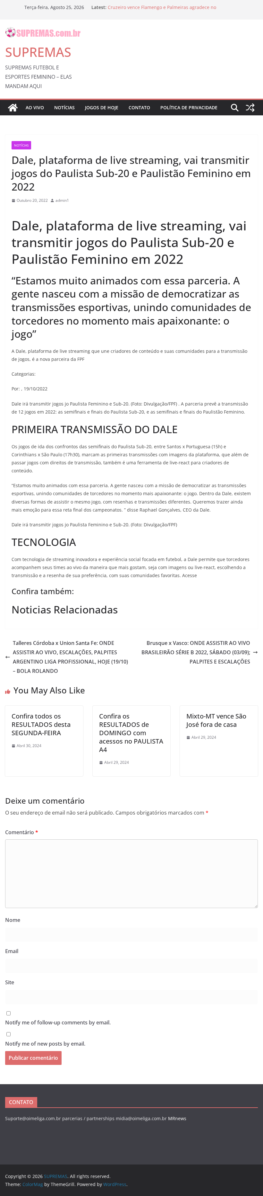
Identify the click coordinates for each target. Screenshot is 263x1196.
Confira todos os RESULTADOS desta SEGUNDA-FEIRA (41, 724)
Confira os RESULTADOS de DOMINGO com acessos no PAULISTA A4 (131, 733)
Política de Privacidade (188, 107)
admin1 (62, 200)
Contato (139, 107)
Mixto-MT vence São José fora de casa (216, 720)
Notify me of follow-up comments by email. (58, 1022)
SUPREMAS (38, 52)
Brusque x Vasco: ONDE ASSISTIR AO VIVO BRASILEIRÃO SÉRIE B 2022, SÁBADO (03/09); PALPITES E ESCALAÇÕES (195, 652)
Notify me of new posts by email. (45, 1043)
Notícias (64, 107)
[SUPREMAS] (13, 107)
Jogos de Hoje (101, 107)
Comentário (21, 832)
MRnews (177, 1118)
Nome (12, 920)
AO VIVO (35, 107)
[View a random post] (250, 107)
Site (9, 982)
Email (11, 951)
